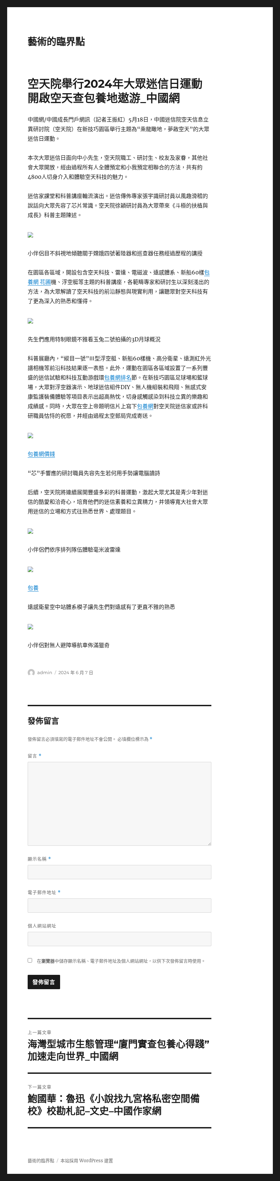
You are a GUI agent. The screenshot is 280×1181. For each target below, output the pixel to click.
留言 (35, 756)
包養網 (145, 406)
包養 (33, 587)
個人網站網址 (42, 925)
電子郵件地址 (44, 892)
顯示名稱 (39, 859)
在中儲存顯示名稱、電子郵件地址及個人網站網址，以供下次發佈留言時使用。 (121, 961)
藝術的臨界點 (56, 41)
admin (44, 672)
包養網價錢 (41, 454)
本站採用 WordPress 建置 (86, 1161)
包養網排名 (117, 377)
